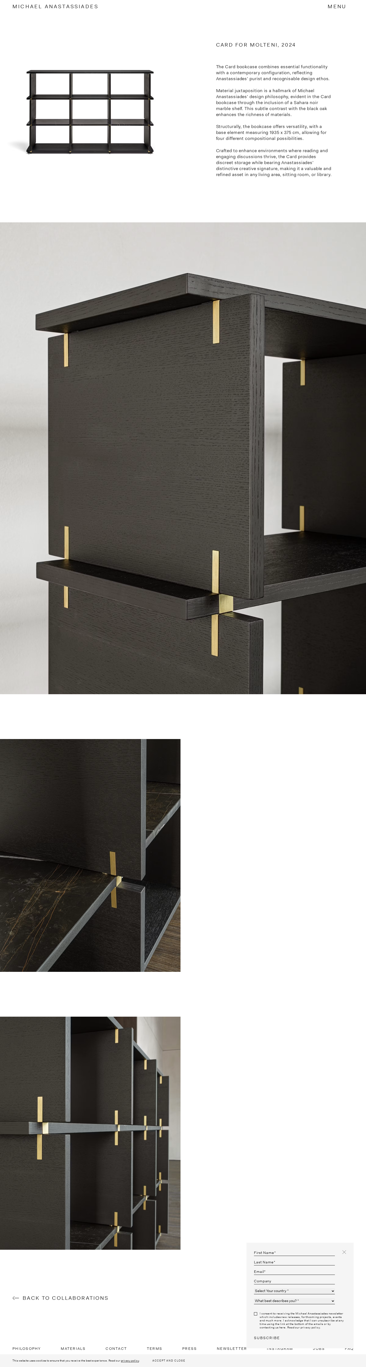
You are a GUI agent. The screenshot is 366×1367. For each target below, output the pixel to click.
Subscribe (267, 1337)
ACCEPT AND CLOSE (168, 1360)
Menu (337, 6)
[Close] (344, 1252)
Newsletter (232, 1348)
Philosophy (26, 1348)
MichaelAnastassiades (55, 6)
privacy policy (130, 1360)
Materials (73, 1348)
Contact (116, 1348)
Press (189, 1348)
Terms (154, 1348)
